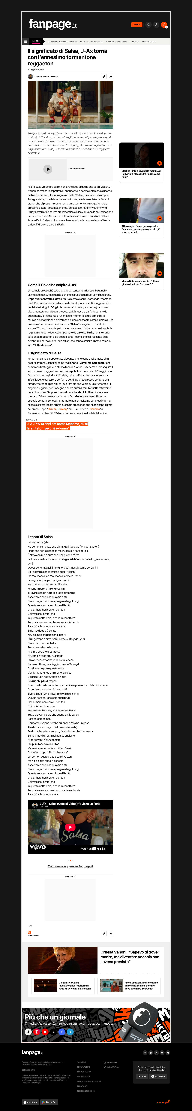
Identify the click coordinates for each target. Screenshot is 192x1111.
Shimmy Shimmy (57, 409)
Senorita (95, 409)
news (30, 926)
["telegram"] (70, 1031)
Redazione (82, 1086)
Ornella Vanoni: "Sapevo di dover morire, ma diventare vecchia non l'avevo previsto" (129, 957)
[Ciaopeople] (163, 1103)
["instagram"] (36, 1031)
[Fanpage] (32, 1052)
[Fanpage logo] (49, 25)
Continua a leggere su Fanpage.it (70, 866)
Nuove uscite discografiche (63, 41)
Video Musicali (149, 41)
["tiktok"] (28, 1031)
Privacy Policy (84, 1072)
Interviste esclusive (116, 41)
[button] (110, 76)
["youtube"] (45, 1031)
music (36, 41)
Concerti (134, 41)
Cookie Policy (83, 1076)
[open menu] (25, 41)
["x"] (53, 1031)
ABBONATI (136, 25)
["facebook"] (61, 1031)
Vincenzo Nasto (50, 76)
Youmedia (81, 1062)
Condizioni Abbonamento (89, 1081)
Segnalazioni (83, 1067)
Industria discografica (92, 41)
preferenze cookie (86, 1091)
